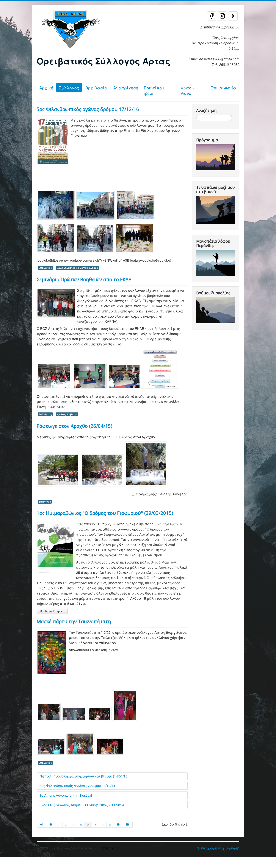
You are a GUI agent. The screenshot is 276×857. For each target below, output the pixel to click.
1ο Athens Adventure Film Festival (65, 795)
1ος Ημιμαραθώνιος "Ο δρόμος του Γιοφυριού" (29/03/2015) (105, 513)
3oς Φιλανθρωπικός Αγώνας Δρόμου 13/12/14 (77, 785)
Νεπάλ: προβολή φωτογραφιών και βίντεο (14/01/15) (84, 776)
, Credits (106, 848)
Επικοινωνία (223, 88)
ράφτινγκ (45, 501)
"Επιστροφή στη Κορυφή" (218, 848)
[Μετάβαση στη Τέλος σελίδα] (128, 825)
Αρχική (46, 88)
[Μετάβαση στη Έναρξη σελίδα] (41, 825)
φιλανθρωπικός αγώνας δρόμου (77, 267)
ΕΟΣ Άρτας (45, 267)
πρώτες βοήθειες (67, 414)
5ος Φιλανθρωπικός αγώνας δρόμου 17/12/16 (88, 109)
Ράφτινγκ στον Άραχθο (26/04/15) (74, 426)
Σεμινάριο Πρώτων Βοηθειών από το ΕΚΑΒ (84, 279)
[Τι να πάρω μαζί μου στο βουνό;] (216, 209)
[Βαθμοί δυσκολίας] (216, 309)
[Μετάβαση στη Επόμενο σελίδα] (118, 825)
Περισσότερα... (54, 611)
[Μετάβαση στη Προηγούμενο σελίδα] (50, 825)
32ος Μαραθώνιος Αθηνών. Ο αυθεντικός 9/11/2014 (81, 804)
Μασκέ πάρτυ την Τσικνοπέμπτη (74, 621)
